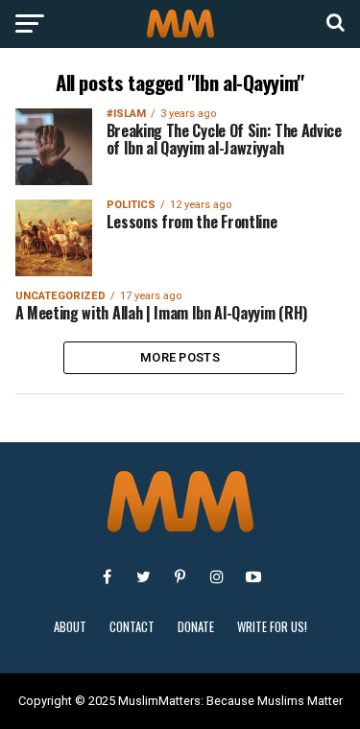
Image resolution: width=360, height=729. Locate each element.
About (70, 627)
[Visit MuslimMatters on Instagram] (217, 576)
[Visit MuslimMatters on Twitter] (144, 576)
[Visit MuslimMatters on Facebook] (107, 576)
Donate (196, 627)
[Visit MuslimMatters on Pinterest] (180, 576)
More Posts (180, 357)
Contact (132, 627)
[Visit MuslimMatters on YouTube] (253, 576)
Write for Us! (272, 627)
